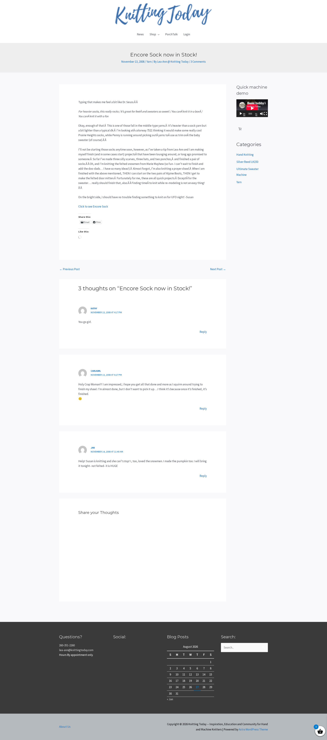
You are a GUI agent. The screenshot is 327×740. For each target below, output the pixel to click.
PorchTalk (171, 34)
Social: (119, 636)
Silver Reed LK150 (247, 162)
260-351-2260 (67, 645)
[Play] (241, 113)
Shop (153, 34)
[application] (252, 108)
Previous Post (69, 269)
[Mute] (261, 113)
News (140, 34)
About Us (65, 727)
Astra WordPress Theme (253, 729)
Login (186, 34)
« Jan (170, 699)
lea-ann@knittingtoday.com (76, 650)
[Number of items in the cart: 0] (240, 129)
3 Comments (198, 61)
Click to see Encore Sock (93, 206)
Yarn (149, 61)
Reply (203, 332)
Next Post (218, 269)
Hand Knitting (245, 154)
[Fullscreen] (265, 113)
